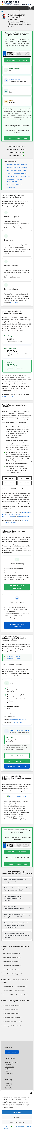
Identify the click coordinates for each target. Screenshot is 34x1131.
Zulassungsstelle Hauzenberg (11, 1017)
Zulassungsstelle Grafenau (13, 659)
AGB (6, 1071)
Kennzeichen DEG (20, 991)
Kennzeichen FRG (17, 722)
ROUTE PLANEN (17, 755)
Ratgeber (8, 1064)
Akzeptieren (17, 1112)
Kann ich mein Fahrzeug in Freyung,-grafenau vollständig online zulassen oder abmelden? (16, 935)
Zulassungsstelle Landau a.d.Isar (12, 1022)
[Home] (2, 11)
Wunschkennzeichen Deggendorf (12, 974)
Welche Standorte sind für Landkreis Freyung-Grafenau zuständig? (15, 916)
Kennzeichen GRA (8, 995)
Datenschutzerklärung (18, 1126)
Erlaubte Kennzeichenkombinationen (17, 173)
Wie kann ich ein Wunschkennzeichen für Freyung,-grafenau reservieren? (16, 889)
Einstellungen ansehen (17, 1122)
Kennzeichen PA (7, 991)
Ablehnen (17, 1117)
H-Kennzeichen (25, 512)
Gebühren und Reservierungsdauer (17, 170)
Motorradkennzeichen (8, 516)
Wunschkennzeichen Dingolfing (12, 953)
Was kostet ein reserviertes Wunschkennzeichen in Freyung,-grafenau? (14, 898)
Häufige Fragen (11, 188)
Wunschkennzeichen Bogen (10, 961)
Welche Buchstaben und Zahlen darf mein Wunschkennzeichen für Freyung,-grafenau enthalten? (16, 925)
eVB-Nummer (14, 303)
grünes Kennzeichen (23, 516)
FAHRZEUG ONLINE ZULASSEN (17, 587)
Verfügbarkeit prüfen (17, 60)
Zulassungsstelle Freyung (12, 656)
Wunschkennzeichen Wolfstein (12, 966)
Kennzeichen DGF (22, 986)
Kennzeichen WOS (8, 986)
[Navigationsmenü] (30, 7)
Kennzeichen (8, 11)
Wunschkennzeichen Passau (11, 970)
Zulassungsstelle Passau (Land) (12, 1026)
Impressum (29, 1126)
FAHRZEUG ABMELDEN (17, 766)
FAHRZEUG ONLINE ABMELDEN (17, 625)
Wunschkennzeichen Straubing (12, 957)
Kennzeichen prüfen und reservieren (17, 164)
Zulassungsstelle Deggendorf (11, 1005)
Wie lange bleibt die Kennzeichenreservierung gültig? (14, 907)
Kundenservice (11, 1052)
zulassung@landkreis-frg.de (17, 719)
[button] (31, 1092)
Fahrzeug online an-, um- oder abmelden (18, 176)
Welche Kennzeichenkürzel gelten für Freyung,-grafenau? (15, 881)
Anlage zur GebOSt (7, 396)
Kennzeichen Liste (11, 1062)
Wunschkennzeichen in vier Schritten (17, 167)
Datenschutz (9, 1067)
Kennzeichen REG (21, 995)
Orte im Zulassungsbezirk (14, 184)
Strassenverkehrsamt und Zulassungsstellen (14, 180)
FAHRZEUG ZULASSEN (17, 761)
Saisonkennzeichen (15, 514)
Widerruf (8, 1069)
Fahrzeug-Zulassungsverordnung (15, 521)
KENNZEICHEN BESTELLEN (17, 138)
